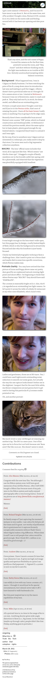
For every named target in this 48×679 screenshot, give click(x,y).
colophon (6, 644)
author (5, 642)
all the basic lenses (31, 110)
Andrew (12, 551)
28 (9, 649)
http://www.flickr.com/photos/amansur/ (24, 497)
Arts (5, 651)
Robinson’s (37, 94)
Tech (14, 639)
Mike (11, 608)
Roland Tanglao (15, 514)
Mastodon (9, 677)
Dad (11, 642)
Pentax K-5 (24, 10)
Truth (4, 639)
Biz (9, 639)
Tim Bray (7, 659)
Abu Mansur (14, 475)
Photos (7, 654)
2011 (12, 649)
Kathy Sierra (14, 577)
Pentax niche (23, 108)
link (5, 507)
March (5, 649)
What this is (7, 636)
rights (14, 644)
